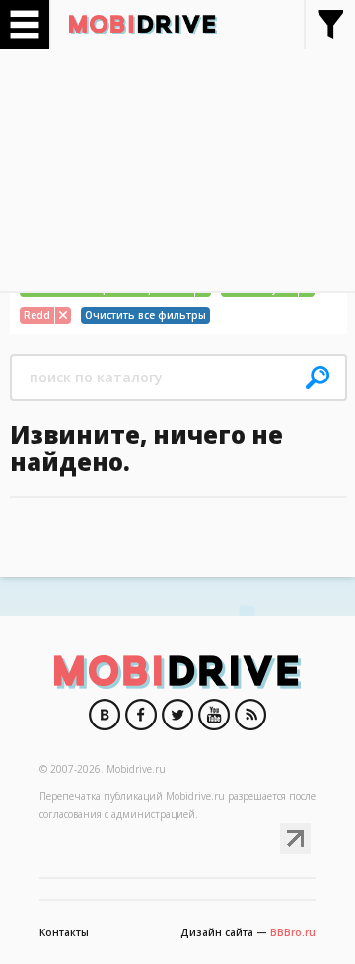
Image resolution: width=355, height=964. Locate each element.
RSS (250, 714)
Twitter (177, 714)
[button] (317, 377)
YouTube (214, 714)
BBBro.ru (293, 932)
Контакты (64, 932)
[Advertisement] (177, 162)
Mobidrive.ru (143, 24)
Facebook (141, 714)
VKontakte (104, 714)
